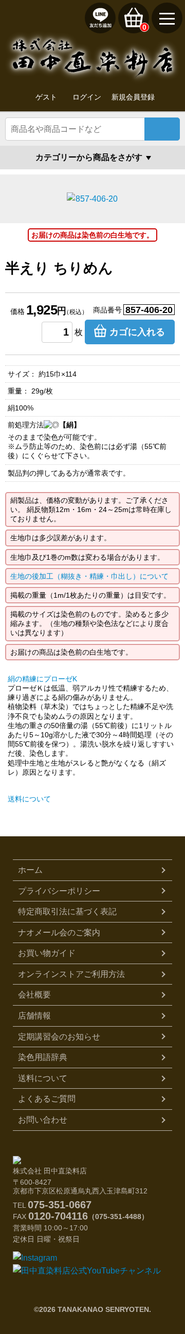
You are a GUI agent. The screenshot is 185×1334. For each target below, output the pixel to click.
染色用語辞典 (42, 1057)
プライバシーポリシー (59, 891)
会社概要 (34, 994)
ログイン (86, 97)
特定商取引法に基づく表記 (67, 911)
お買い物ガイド (47, 953)
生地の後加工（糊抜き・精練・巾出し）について (89, 576)
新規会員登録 (133, 97)
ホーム (30, 870)
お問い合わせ (42, 1119)
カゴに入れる (137, 332)
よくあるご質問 (47, 1098)
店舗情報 (34, 1015)
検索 (162, 129)
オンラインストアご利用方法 (71, 974)
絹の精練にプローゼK (42, 679)
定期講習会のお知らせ (59, 1036)
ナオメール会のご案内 (59, 932)
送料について (29, 799)
